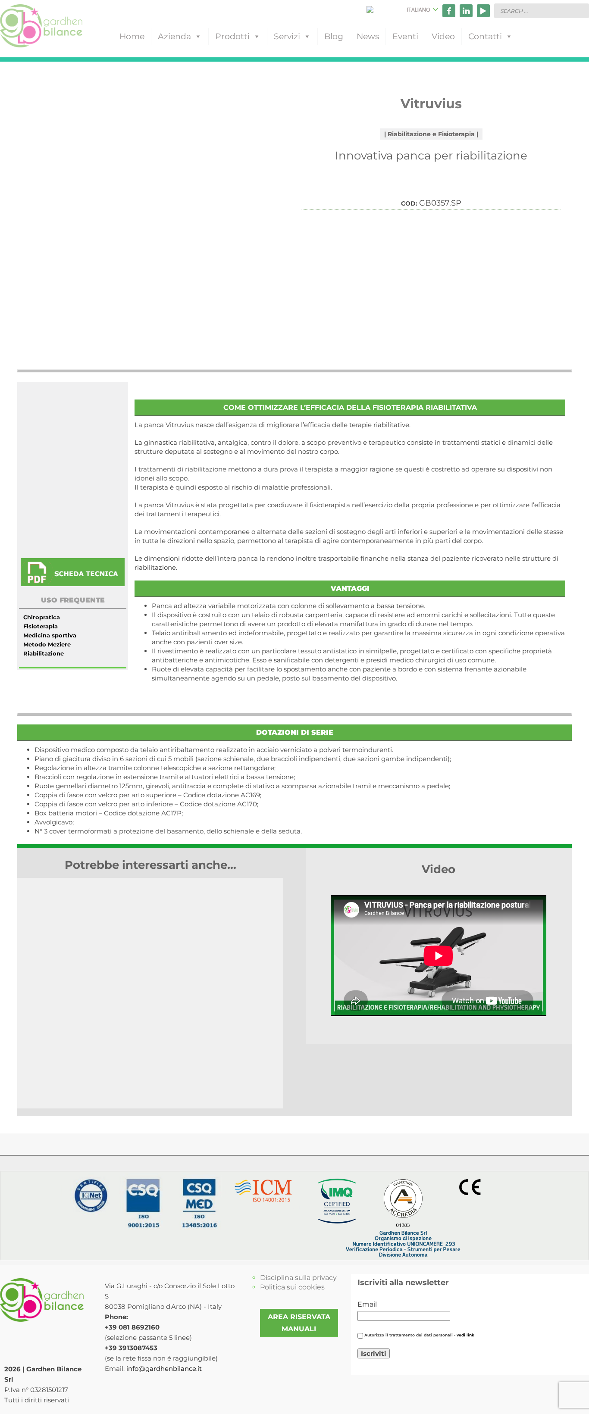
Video (443, 36)
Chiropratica (41, 617)
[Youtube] (483, 10)
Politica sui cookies (292, 1287)
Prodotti (232, 36)
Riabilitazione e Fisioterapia (431, 134)
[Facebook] (448, 10)
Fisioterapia (40, 626)
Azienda (174, 36)
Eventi (405, 36)
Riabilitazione (43, 653)
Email (367, 1304)
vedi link (465, 1335)
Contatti (485, 36)
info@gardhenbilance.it (164, 1368)
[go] (580, 10)
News (368, 36)
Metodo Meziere (47, 644)
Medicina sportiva (49, 635)
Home (131, 36)
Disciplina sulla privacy (298, 1278)
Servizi (287, 36)
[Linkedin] (466, 10)
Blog (333, 36)
